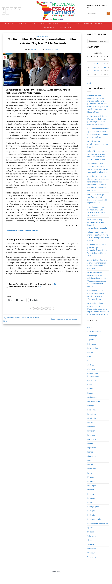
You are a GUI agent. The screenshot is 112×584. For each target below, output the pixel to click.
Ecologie (90, 405)
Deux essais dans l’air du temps (64, 319)
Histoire (90, 464)
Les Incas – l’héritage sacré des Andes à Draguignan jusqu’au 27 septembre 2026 (97, 198)
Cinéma (39, 36)
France (90, 452)
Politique (91, 511)
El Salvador (91, 418)
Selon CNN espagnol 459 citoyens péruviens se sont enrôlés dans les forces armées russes (97, 155)
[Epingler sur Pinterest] (44, 308)
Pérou (89, 502)
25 (91, 74)
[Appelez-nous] (19, 9)
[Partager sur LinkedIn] (48, 308)
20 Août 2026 (65, 27)
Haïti (89, 460)
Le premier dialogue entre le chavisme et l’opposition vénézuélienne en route (97, 223)
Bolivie (90, 352)
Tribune (90, 544)
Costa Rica (91, 380)
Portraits (91, 515)
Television (91, 536)
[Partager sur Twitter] (36, 308)
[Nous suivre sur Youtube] (7, 12)
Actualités (91, 327)
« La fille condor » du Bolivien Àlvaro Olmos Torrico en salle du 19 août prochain (96, 211)
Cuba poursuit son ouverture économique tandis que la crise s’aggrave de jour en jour (97, 295)
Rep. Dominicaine (94, 519)
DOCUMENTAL (55, 24)
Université (91, 548)
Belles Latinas (93, 348)
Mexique (90, 477)
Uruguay (90, 553)
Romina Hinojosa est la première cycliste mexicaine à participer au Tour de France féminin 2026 (97, 250)
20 (98, 71)
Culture (45, 36)
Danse (90, 393)
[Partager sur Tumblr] (52, 308)
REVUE (21, 24)
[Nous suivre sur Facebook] (3, 9)
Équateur (91, 435)
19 (95, 71)
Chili (89, 361)
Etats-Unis (91, 439)
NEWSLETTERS (37, 24)
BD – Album (92, 344)
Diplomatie (91, 397)
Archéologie (92, 335)
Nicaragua (91, 485)
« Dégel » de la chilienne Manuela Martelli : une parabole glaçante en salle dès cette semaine (97, 120)
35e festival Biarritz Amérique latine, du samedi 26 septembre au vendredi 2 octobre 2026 (97, 168)
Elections (91, 422)
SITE (54, 284)
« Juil (89, 83)
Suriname (91, 532)
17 (88, 71)
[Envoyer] (108, 13)
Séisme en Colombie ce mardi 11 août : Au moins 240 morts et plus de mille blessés (98, 236)
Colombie (91, 369)
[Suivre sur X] (11, 9)
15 (105, 67)
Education (91, 414)
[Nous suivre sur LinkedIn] (3, 12)
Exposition (91, 448)
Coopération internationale (93, 374)
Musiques (91, 481)
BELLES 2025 (71, 24)
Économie (91, 410)
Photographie (93, 506)
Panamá (90, 494)
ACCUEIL (8, 24)
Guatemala (91, 456)
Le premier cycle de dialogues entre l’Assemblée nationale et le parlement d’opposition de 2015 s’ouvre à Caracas (98, 309)
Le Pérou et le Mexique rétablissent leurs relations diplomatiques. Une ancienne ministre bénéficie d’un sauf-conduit (97, 279)
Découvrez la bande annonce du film (22, 231)
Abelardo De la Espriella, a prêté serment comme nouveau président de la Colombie (97, 264)
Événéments (92, 443)
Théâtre (90, 540)
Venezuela (91, 557)
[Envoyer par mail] (40, 308)
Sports (90, 527)
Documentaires (93, 401)
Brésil (89, 356)
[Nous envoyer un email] (15, 9)
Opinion (90, 490)
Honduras (91, 469)
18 (91, 71)
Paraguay (91, 498)
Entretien (91, 431)
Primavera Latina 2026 (94, 24)
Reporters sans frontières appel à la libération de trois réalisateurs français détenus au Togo (98, 133)
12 (95, 67)
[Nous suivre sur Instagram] (7, 9)
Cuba (89, 384)
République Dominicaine (97, 523)
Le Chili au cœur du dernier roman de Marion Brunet (97, 144)
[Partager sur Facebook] (32, 308)
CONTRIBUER (47, 27)
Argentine (91, 340)
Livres (89, 473)
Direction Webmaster (52, 49)
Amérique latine (94, 331)
